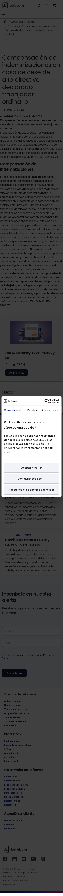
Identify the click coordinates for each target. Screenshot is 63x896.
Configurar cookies (29, 478)
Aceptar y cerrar (31, 467)
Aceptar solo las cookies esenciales (31, 489)
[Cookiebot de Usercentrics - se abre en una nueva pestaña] (44, 401)
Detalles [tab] (32, 410)
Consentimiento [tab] (13, 410)
